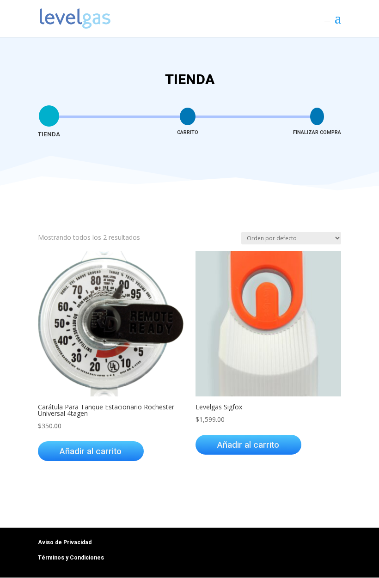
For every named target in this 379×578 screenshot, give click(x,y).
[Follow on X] (333, 544)
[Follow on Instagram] (315, 544)
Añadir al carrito (91, 451)
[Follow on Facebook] (296, 544)
